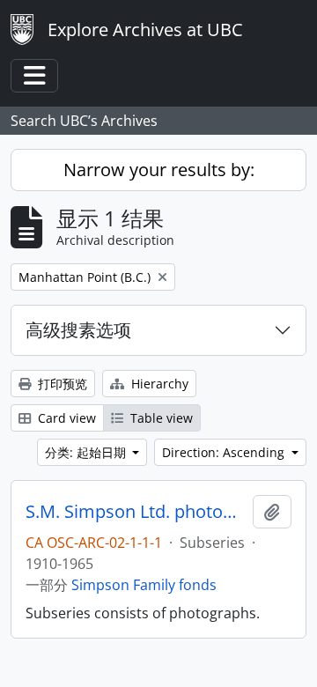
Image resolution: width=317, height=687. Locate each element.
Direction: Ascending (225, 452)
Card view (65, 418)
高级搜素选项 (78, 330)
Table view (160, 418)
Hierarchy (158, 383)
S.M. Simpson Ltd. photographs (136, 511)
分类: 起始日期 (87, 452)
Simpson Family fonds (144, 585)
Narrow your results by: (158, 169)
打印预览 (60, 383)
